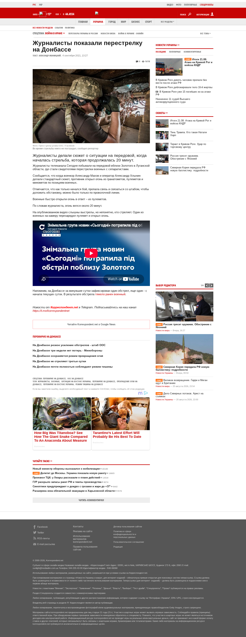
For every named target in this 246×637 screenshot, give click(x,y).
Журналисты (44, 381)
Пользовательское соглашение (128, 542)
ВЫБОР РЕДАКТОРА (166, 285)
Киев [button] (35, 14)
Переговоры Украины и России (83, 33)
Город (112, 21)
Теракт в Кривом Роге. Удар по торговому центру (188, 145)
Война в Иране (94, 33)
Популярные (175, 51)
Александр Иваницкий (50, 55)
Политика (70, 27)
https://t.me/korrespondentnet (51, 310)
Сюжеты (160, 113)
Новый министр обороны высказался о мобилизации (70, 468)
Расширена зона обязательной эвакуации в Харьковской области (77, 490)
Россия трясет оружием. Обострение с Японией (184, 157)
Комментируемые (192, 51)
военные (55, 381)
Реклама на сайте (82, 531)
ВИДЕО (170, 4)
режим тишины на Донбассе (89, 384)
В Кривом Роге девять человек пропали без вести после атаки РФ (181, 81)
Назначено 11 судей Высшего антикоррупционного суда (173, 100)
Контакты (78, 526)
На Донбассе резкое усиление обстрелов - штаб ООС (69, 345)
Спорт (148, 21)
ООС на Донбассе (75, 378)
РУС (34, 4)
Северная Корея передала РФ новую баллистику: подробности (189, 169)
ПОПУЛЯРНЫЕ (190, 4)
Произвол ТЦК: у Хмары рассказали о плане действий (70, 477)
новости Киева (108, 33)
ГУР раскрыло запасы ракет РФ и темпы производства (70, 482)
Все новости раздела (43, 27)
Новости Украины (166, 45)
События (59, 27)
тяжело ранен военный (110, 294)
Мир (123, 21)
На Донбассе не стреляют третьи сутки (59, 361)
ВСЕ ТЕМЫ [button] (204, 33)
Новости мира (163, 330)
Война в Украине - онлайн (130, 33)
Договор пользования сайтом (127, 526)
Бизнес (135, 21)
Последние (161, 51)
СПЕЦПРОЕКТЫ (206, 4)
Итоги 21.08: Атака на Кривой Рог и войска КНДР (198, 62)
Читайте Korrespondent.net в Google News (91, 324)
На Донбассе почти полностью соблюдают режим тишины (73, 366)
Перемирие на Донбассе (54, 378)
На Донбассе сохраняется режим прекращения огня (68, 355)
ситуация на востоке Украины (76, 381)
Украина (98, 21)
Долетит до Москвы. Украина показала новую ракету (74, 473)
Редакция (118, 547)
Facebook (42, 527)
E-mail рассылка (46, 544)
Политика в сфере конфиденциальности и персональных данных (124, 534)
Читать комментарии (91, 500)
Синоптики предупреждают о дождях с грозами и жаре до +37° (75, 486)
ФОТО (178, 4)
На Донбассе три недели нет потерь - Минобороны (67, 350)
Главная (83, 21)
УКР (40, 4)
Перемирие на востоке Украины (58, 384)
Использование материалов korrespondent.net (82, 539)
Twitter (40, 532)
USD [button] (57, 14)
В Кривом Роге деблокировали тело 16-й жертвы (184, 87)
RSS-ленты (43, 538)
